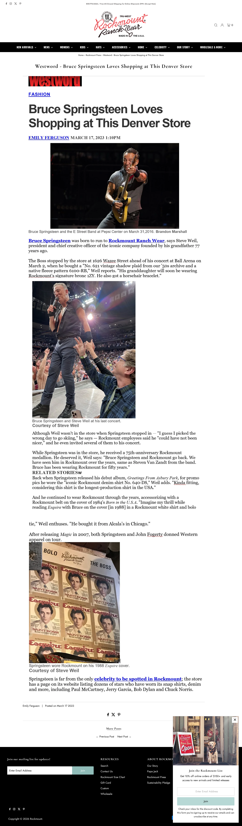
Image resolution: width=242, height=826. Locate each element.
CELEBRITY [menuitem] (161, 47)
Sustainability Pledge (158, 783)
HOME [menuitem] (141, 47)
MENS (47, 47)
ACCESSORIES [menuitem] (120, 47)
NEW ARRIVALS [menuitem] (25, 47)
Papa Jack (152, 771)
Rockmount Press (93, 55)
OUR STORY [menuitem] (183, 47)
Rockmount (36, 819)
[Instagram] (11, 4)
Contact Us (107, 771)
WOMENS (65, 47)
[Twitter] (15, 4)
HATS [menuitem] (99, 47)
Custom (105, 788)
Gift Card (106, 783)
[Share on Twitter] (113, 715)
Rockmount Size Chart (113, 777)
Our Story (152, 766)
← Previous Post (105, 736)
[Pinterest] (20, 4)
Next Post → (124, 736)
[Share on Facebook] (108, 715)
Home (81, 55)
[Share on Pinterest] (119, 715)
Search (104, 766)
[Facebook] (6, 4)
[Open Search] (216, 25)
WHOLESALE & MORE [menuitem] (211, 47)
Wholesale (106, 794)
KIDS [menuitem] (83, 47)
